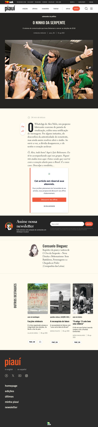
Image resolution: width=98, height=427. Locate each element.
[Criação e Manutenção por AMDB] (49, 423)
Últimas (9, 396)
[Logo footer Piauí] (49, 362)
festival (56, 8)
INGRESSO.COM (21, 2)
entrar (68, 8)
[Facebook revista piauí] (6, 375)
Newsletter (11, 407)
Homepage (11, 385)
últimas (34, 8)
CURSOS (44, 2)
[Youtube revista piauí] (19, 375)
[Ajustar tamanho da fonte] (22, 126)
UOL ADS (58, 2)
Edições (9, 391)
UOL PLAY (51, 2)
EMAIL (91, 2)
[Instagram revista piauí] (26, 375)
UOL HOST (30, 2)
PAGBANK (38, 2)
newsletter (45, 8)
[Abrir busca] (86, 8)
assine (89, 224)
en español (22, 369)
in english (9, 369)
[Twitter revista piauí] (13, 375)
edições (25, 8)
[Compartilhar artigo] (22, 131)
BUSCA (72, 2)
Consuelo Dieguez (55, 246)
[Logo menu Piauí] (10, 8)
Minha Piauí (12, 401)
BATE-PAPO (82, 2)
